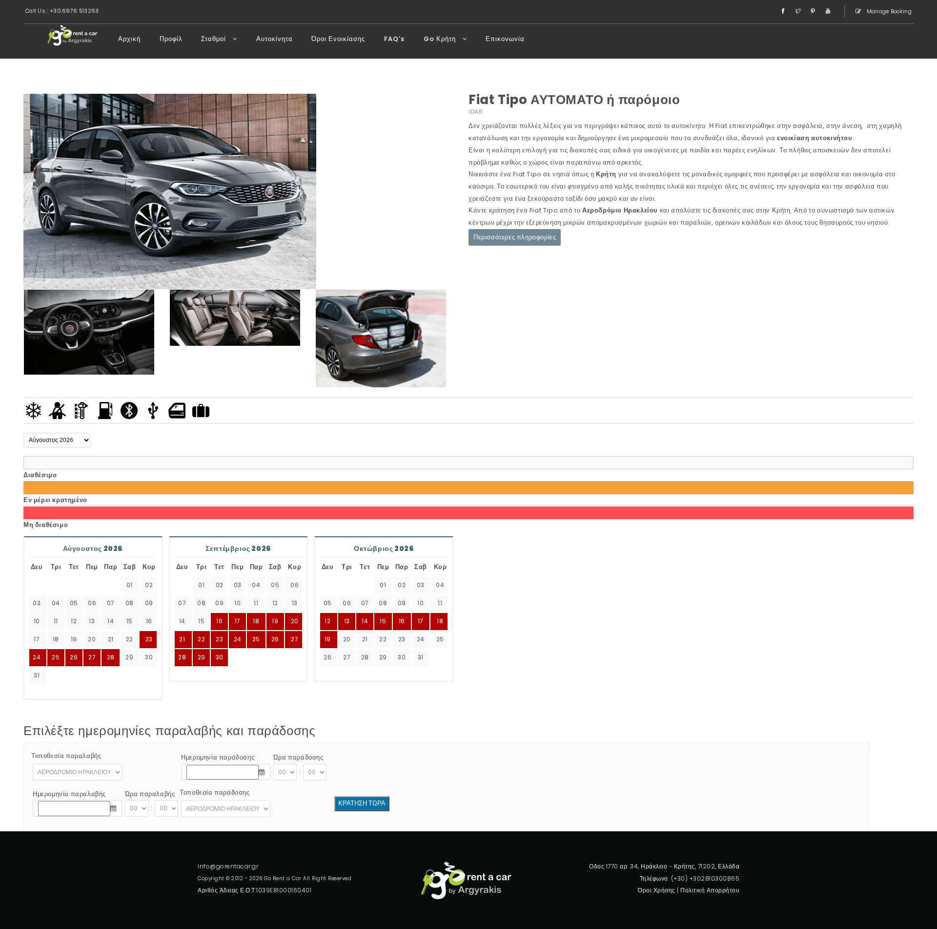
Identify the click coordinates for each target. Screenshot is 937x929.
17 (238, 621)
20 (295, 621)
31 (37, 675)
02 (220, 585)
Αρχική (129, 38)
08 (201, 603)
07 (182, 603)
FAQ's (394, 38)
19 (275, 621)
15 (201, 621)
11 (256, 603)
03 (238, 585)
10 (237, 603)
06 (294, 585)
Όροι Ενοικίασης (338, 38)
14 (182, 621)
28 (111, 657)
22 (201, 639)
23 (219, 639)
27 (92, 657)
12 (275, 603)
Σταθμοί (214, 38)
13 (295, 603)
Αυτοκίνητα (274, 38)
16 (219, 621)
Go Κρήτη (441, 38)
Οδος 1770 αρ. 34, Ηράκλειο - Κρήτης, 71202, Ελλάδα (664, 866)
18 (256, 621)
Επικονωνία (505, 38)
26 (74, 657)
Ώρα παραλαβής (150, 794)
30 (149, 657)
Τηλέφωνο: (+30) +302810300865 (690, 878)
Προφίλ (171, 38)
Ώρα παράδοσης (298, 757)
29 (129, 657)
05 (275, 585)
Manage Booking (888, 11)
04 (256, 585)
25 (256, 639)
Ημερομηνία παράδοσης (217, 757)
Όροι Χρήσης (656, 890)
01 (201, 585)
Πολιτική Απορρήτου (709, 890)
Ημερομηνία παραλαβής (69, 794)
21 (182, 639)
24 (238, 639)
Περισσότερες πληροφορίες (514, 237)
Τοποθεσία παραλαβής (66, 755)
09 (219, 603)
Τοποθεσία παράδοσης (214, 792)
